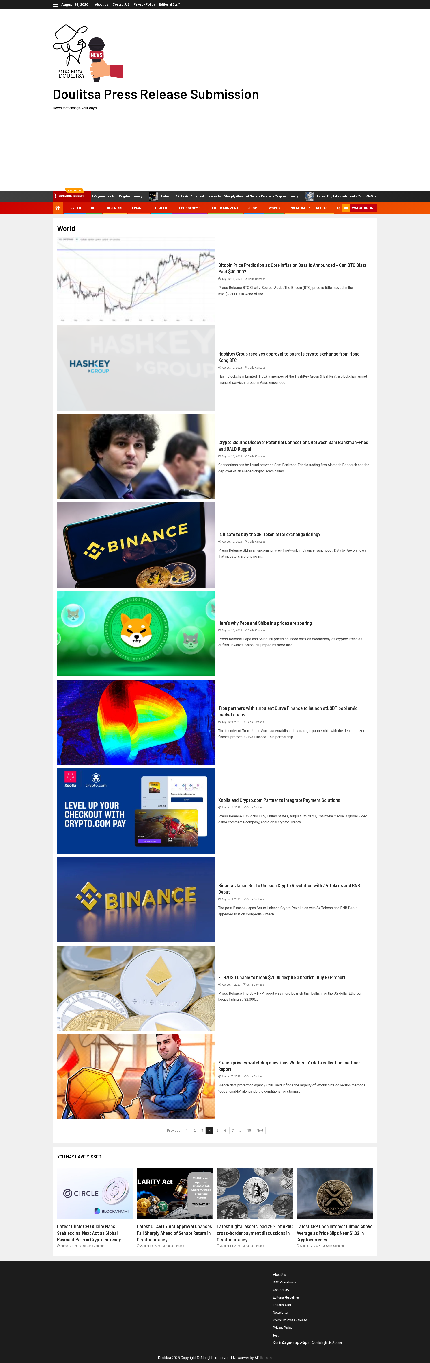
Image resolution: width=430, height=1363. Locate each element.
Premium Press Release (309, 208)
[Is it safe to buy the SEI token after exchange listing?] (136, 545)
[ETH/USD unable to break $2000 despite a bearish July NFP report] (136, 988)
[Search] (338, 208)
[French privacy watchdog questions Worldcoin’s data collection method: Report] (136, 1076)
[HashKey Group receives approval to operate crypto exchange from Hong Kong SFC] (136, 368)
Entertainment (225, 208)
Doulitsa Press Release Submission (156, 93)
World (274, 208)
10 (249, 1130)
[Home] (57, 208)
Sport (253, 208)
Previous (173, 1130)
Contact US (121, 4)
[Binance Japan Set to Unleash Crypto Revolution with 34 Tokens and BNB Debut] (136, 899)
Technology (187, 208)
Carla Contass (257, 279)
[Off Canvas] (55, 5)
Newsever (241, 1358)
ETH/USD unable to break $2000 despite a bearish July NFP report (282, 977)
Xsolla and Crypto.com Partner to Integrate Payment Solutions (279, 800)
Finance (138, 208)
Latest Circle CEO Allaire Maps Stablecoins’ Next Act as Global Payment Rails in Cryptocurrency (89, 1232)
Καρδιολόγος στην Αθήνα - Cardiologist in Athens (308, 1343)
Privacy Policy (144, 4)
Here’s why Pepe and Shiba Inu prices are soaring (265, 623)
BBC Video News (284, 1282)
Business (114, 208)
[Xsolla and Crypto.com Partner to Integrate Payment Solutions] (136, 811)
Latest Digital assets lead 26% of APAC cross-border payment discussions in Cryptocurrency (312, 196)
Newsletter (280, 1312)
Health (161, 208)
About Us (101, 4)
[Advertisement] (215, 144)
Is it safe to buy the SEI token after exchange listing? (269, 534)
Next (260, 1130)
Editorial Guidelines (286, 1297)
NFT (94, 208)
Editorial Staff (169, 4)
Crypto (74, 208)
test (276, 1335)
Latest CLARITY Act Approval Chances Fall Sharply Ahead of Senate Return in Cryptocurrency (156, 196)
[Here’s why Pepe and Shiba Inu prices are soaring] (136, 633)
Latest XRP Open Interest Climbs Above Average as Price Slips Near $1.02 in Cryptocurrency (334, 1232)
